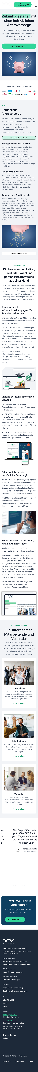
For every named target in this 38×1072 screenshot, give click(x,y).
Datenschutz (7, 1061)
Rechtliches (19, 1061)
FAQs (5, 1006)
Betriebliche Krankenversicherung (15, 991)
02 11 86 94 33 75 (10, 1021)
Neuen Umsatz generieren (13, 972)
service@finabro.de (10, 1015)
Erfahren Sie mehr (9, 1035)
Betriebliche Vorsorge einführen (15, 961)
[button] (2, 855)
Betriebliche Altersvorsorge (13, 988)
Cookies (30, 1061)
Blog (5, 1003)
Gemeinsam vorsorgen (11, 980)
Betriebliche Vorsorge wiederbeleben (17, 965)
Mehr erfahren (19, 703)
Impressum (23, 1056)
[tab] (19, 138)
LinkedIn (6, 1038)
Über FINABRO (8, 1000)
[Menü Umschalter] (36, 6)
